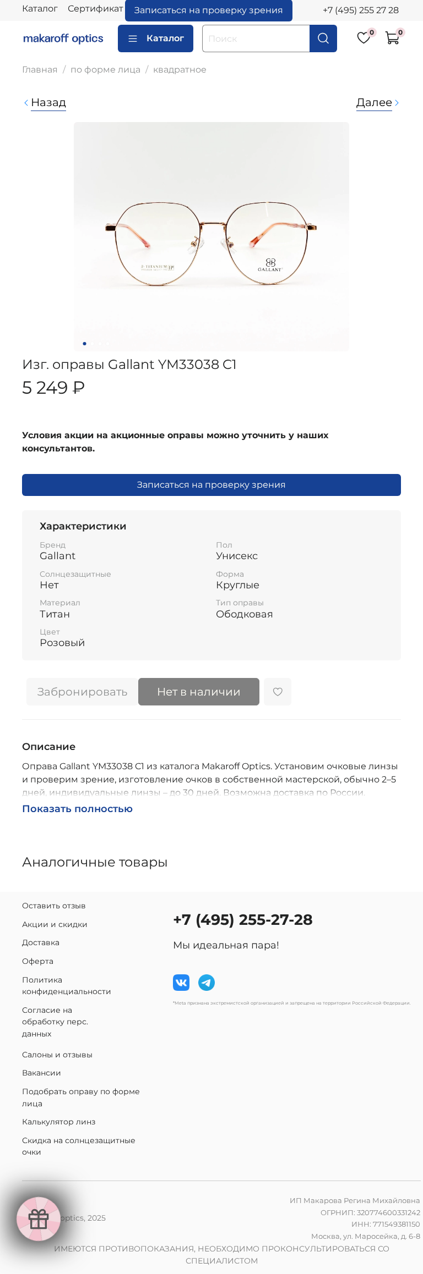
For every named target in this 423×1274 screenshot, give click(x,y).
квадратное (180, 69)
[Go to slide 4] (108, 343)
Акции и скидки (55, 924)
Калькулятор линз (58, 1122)
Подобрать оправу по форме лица (81, 1097)
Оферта (37, 961)
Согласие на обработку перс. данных (55, 1022)
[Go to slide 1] (84, 343)
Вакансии (41, 1073)
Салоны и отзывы (57, 1055)
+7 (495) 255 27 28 (361, 10)
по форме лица (105, 69)
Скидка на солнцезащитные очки (78, 1146)
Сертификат (95, 8)
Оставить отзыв (54, 906)
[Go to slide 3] (100, 343)
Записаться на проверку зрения (211, 484)
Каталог (40, 8)
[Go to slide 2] (92, 343)
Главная (40, 69)
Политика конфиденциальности (66, 986)
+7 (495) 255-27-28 (243, 920)
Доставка (40, 942)
